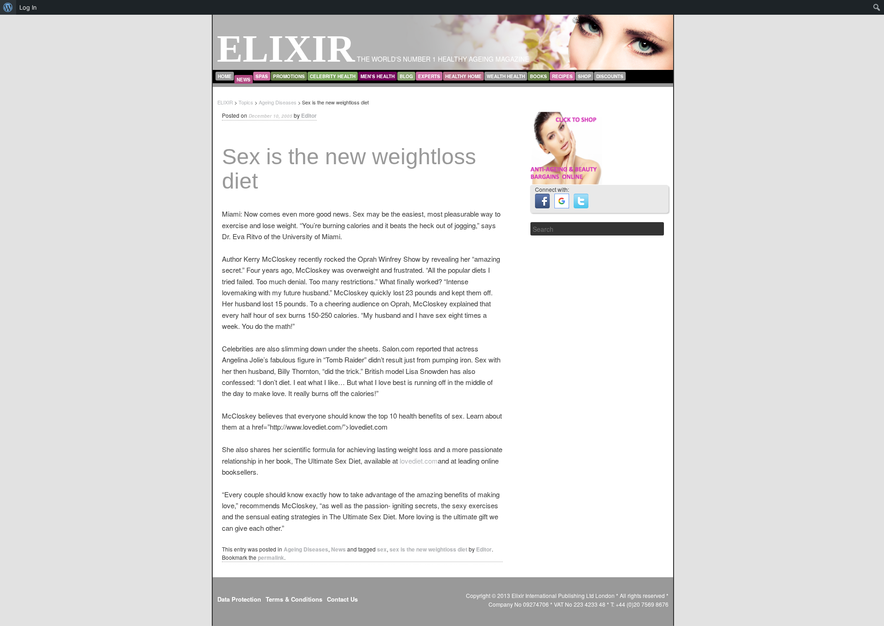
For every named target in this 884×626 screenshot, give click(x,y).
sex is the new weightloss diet (428, 549)
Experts (429, 76)
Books (538, 76)
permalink (271, 557)
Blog (406, 76)
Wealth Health (506, 76)
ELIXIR (286, 48)
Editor (309, 115)
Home (225, 76)
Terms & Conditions (294, 599)
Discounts (609, 76)
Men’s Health (378, 76)
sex (382, 549)
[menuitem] (8, 7)
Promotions (289, 76)
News (243, 79)
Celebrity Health (332, 76)
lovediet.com (419, 460)
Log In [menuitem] (28, 7)
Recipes (562, 76)
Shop (584, 76)
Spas (262, 76)
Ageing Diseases (306, 549)
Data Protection (239, 599)
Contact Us (342, 599)
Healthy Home (463, 76)
